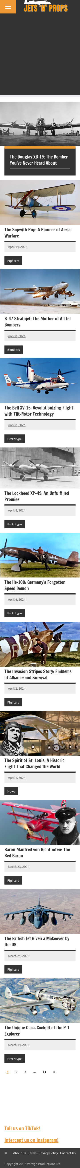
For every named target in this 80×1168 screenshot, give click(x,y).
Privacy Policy (48, 1153)
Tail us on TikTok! (22, 1128)
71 (44, 1071)
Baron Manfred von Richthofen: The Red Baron (37, 852)
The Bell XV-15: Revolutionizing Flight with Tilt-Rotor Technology (38, 411)
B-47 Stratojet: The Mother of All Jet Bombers (37, 321)
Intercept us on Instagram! (31, 1140)
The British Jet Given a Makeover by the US (36, 941)
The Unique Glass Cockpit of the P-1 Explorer (36, 1031)
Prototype (14, 439)
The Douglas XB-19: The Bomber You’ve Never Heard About (39, 160)
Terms (32, 1153)
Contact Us (68, 1153)
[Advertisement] (40, 55)
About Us (19, 1153)
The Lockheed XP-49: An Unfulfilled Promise (36, 496)
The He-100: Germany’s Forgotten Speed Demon (35, 585)
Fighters (13, 260)
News (11, 791)
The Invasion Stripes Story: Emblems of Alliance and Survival (38, 674)
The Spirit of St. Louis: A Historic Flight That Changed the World (34, 763)
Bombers (13, 349)
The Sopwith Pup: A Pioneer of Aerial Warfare (38, 232)
